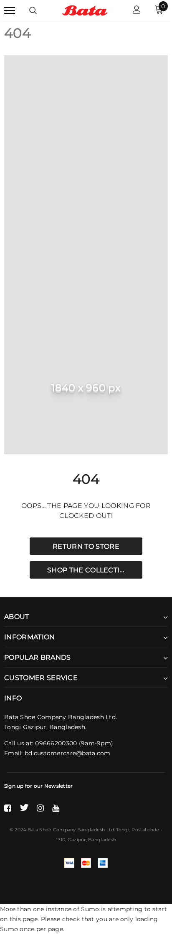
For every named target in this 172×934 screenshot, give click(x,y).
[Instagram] (40, 807)
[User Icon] (137, 11)
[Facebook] (7, 807)
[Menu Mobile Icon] (9, 10)
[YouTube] (55, 807)
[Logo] (85, 10)
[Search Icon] (33, 10)
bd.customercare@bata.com (68, 753)
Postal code (145, 830)
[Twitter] (24, 807)
